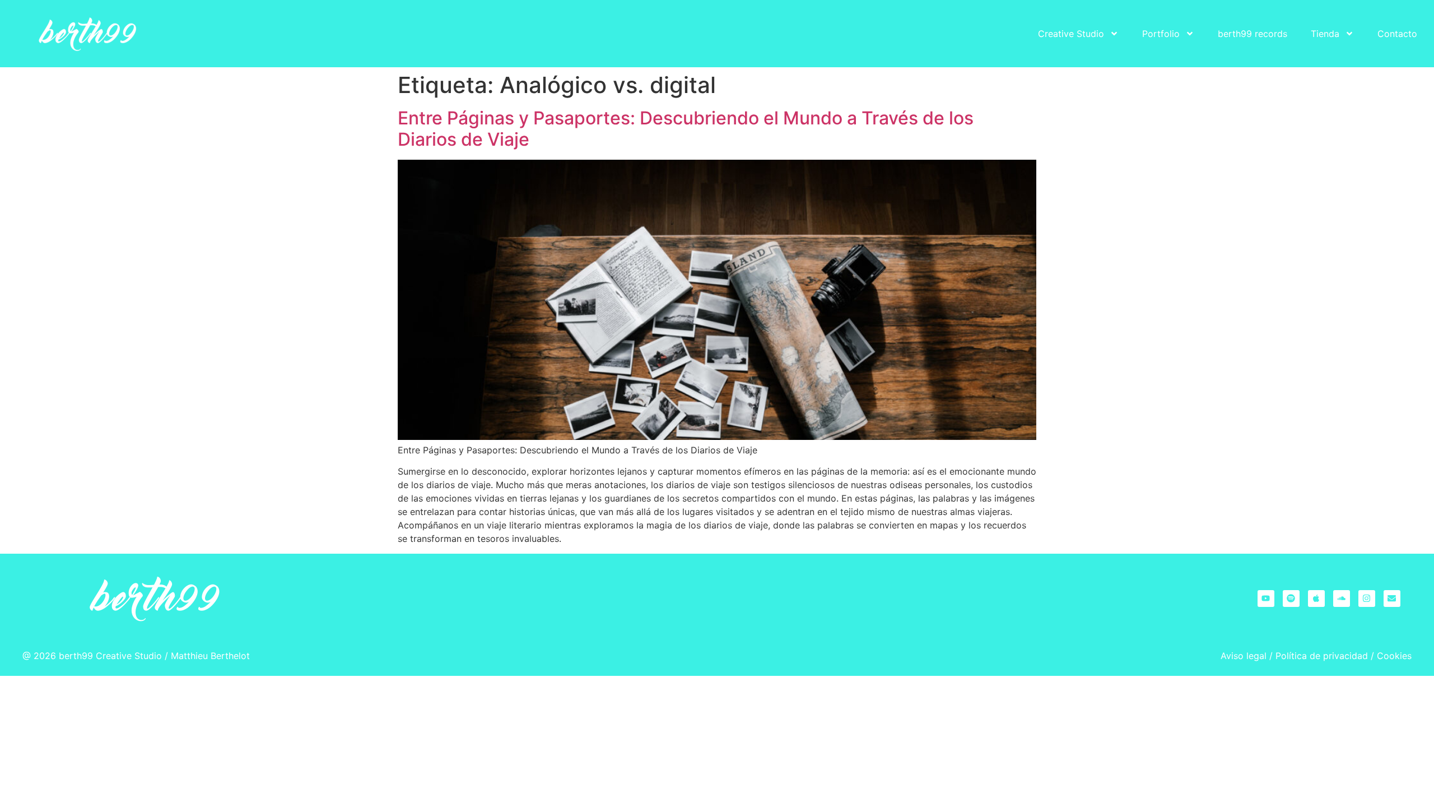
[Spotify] (1291, 598)
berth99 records (1252, 33)
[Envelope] (1392, 598)
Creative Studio (1071, 33)
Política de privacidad (1321, 655)
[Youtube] (1266, 598)
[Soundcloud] (1341, 598)
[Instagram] (1366, 598)
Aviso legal (1244, 655)
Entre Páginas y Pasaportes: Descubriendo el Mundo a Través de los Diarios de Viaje (686, 128)
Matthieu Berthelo (208, 655)
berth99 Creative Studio (110, 655)
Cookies (1394, 655)
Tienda (1325, 33)
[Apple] (1316, 598)
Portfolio (1161, 33)
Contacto (1397, 33)
